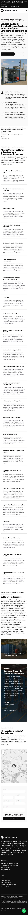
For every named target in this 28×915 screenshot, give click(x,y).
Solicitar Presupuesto (7, 54)
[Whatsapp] (24, 911)
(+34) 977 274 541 (5, 867)
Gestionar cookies (15, 6)
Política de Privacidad (18, 814)
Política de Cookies (5, 880)
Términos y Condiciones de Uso (13, 815)
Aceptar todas (4, 6)
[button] (14, 766)
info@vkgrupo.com (5, 869)
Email (4, 795)
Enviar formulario (14, 818)
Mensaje (5, 806)
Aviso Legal (3, 878)
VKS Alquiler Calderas (10, 10)
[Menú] (26, 10)
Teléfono (17, 795)
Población (17, 800)
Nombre (5, 789)
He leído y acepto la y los (14, 815)
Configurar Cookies (5, 886)
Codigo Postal (6, 800)
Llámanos (19, 54)
